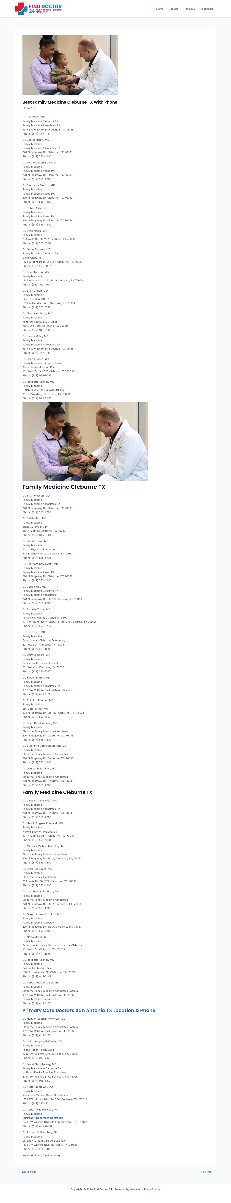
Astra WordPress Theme (145, 1189)
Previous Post (25, 1171)
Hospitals (189, 8)
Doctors (173, 8)
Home (160, 8)
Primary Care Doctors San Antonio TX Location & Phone (88, 1010)
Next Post (208, 1171)
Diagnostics (207, 8)
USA (27, 108)
